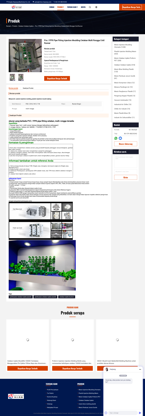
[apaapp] (116, 138)
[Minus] (140, 369)
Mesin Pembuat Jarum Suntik (88, 407)
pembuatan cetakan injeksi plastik (20, 297)
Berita (83, 7)
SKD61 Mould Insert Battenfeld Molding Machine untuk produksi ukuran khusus (116, 362)
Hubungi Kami (51, 400)
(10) (123, 87)
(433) (125, 53)
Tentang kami (71, 7)
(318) (124, 65)
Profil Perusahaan (52, 389)
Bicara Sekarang (125, 143)
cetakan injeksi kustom (67, 297)
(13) (124, 96)
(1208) (123, 46)
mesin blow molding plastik (87, 404)
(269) (125, 59)
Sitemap (49, 404)
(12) (124, 83)
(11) (124, 117)
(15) (122, 100)
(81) (124, 77)
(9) (122, 113)
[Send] (140, 413)
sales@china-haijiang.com (43, 2)
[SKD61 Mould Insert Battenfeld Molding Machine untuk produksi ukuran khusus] (117, 339)
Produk (60, 7)
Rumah (51, 7)
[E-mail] (120, 138)
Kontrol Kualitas (52, 397)
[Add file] (106, 413)
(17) (125, 91)
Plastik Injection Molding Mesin (88, 393)
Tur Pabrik (50, 393)
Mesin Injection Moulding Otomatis (90, 389)
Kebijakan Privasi (52, 407)
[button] (9, 343)
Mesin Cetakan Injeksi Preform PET (89, 397)
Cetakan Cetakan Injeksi (25, 26)
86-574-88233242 (61, 2)
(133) (124, 70)
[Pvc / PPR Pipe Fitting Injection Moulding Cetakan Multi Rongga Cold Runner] (25, 55)
